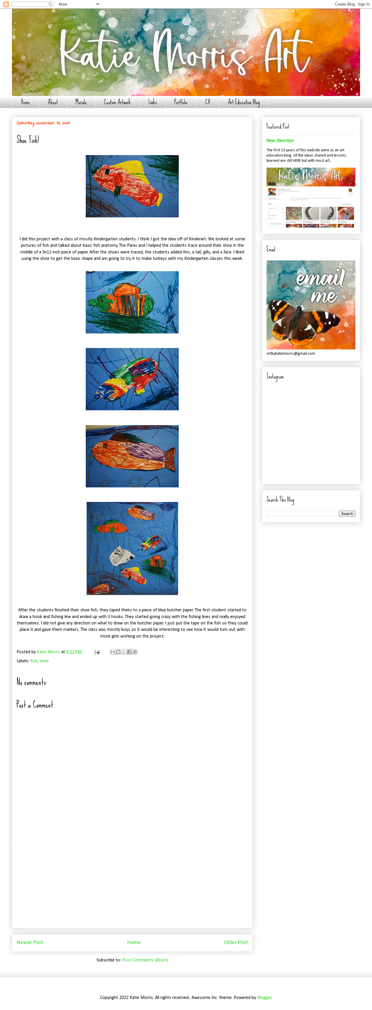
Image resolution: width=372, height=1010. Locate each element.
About (53, 102)
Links (153, 102)
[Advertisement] (132, 887)
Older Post (236, 942)
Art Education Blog (244, 102)
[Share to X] (124, 652)
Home (25, 102)
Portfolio (180, 102)
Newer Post (30, 942)
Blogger (264, 997)
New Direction (280, 141)
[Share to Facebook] (129, 652)
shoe (44, 661)
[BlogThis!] (118, 652)
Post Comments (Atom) (145, 960)
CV (207, 102)
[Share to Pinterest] (135, 652)
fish (34, 661)
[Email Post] (96, 652)
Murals (81, 102)
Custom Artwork (117, 102)
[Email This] (113, 652)
